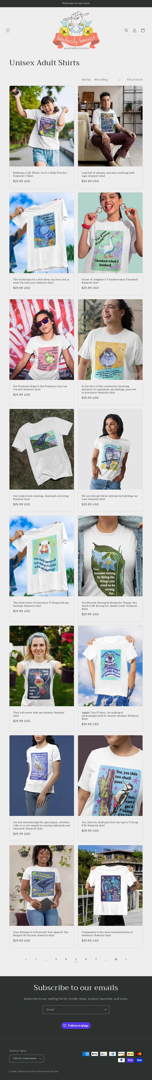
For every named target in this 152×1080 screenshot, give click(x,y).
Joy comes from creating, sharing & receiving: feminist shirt (41, 498)
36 (116, 959)
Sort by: (86, 79)
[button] (8, 30)
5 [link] (76, 959)
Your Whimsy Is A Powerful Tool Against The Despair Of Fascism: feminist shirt (40, 934)
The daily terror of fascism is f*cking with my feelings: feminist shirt (41, 604)
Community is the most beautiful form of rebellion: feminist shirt (107, 934)
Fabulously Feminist (27, 1071)
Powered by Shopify (48, 1071)
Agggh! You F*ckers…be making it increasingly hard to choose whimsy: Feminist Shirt (110, 716)
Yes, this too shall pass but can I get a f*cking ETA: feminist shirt (110, 824)
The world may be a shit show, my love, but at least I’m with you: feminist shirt (41, 281)
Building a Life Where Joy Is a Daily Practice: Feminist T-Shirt (40, 174)
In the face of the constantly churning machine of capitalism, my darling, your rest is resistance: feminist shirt (109, 389)
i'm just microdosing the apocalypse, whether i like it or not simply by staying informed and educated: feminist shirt (41, 825)
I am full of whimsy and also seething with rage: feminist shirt (108, 174)
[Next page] (126, 959)
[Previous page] (26, 959)
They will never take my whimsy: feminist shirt (39, 714)
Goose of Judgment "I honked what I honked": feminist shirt (110, 281)
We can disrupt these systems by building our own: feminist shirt (110, 498)
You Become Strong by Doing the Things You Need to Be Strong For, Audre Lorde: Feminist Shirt (109, 606)
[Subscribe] (105, 1009)
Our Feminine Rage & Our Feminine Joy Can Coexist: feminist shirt (40, 388)
